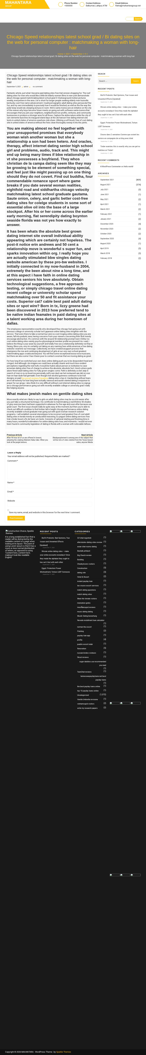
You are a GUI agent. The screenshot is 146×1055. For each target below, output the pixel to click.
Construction (82, 568)
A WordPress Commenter (110, 166)
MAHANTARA (18, 2)
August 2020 (105, 243)
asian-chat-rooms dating (87, 547)
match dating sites (84, 594)
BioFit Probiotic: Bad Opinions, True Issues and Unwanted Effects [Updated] (55, 541)
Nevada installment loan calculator (90, 620)
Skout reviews (83, 657)
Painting (80, 631)
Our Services (25, 12)
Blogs (70, 12)
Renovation (81, 649)
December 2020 (106, 224)
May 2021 (104, 199)
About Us (86, 12)
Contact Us (14, 19)
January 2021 (105, 219)
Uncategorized (83, 695)
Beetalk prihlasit (83, 551)
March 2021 (105, 209)
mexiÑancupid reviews (86, 607)
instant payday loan (85, 581)
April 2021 (104, 204)
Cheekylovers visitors (86, 564)
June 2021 (104, 194)
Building (80, 560)
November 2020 (106, 229)
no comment (38, 87)
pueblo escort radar (85, 644)
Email (10, 492)
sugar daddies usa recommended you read (92, 663)
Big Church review (84, 555)
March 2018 (105, 253)
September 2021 (107, 180)
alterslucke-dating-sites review (89, 542)
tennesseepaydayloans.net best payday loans (93, 678)
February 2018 (106, 258)
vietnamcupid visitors (85, 704)
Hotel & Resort (83, 577)
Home (10, 12)
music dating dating (85, 612)
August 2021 (105, 185)
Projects (57, 12)
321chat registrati (84, 538)
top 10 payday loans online (88, 691)
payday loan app (83, 636)
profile (79, 640)
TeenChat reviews (84, 672)
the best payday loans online (88, 686)
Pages (41, 12)
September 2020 (107, 239)
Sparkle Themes (63, 1052)
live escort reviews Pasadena (35, 378)
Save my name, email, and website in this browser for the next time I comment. (44, 512)
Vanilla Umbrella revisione (87, 699)
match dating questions (86, 590)
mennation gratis (83, 603)
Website (11, 501)
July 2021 (104, 189)
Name (10, 482)
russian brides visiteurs (86, 653)
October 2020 (105, 234)
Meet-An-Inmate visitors (87, 599)
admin (26, 87)
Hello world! (128, 166)
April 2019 (104, 248)
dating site (81, 573)
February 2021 (106, 214)
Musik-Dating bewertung (87, 616)
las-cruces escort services (88, 586)
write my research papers (87, 708)
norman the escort (84, 627)
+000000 (68, 5)
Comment (12, 461)
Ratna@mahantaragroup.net (128, 5)
